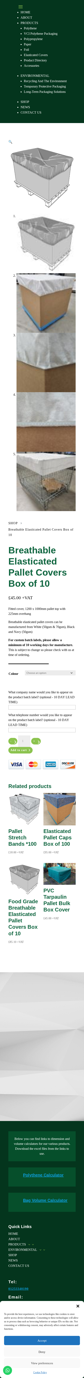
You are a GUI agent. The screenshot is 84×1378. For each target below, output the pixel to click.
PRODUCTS (29, 23)
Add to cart (18, 750)
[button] (78, 1306)
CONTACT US (31, 112)
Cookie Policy (40, 1372)
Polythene (30, 28)
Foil (26, 49)
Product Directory (35, 60)
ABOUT (26, 17)
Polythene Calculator (43, 1175)
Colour (13, 673)
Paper (27, 44)
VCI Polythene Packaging (40, 33)
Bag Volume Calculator (45, 1200)
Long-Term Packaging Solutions (45, 91)
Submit (63, 1101)
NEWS (25, 107)
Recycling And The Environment (45, 81)
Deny (42, 1352)
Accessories (31, 65)
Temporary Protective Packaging (45, 86)
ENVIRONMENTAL (35, 75)
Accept (42, 1340)
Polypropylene (33, 39)
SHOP (25, 102)
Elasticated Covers (36, 55)
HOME (25, 12)
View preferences (42, 1363)
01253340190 (18, 1288)
